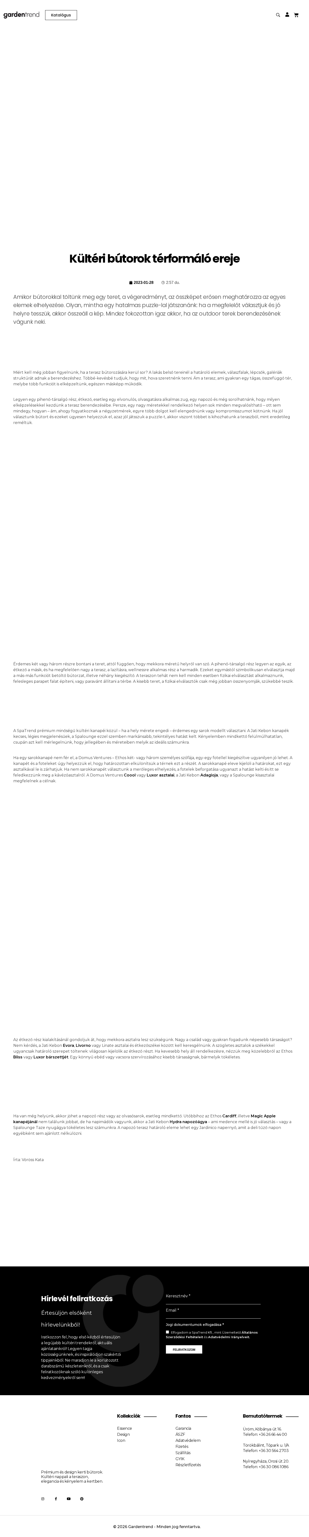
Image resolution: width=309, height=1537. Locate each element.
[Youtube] (68, 1499)
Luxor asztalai (160, 775)
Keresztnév (177, 1296)
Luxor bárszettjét (51, 1057)
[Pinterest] (82, 1499)
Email (171, 1310)
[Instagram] (42, 1499)
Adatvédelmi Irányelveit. (229, 1337)
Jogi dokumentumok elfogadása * (195, 1324)
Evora (68, 1045)
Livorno (83, 1045)
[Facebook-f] (55, 1499)
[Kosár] (296, 15)
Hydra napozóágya (188, 1122)
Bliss (17, 1057)
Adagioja (209, 775)
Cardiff (229, 1116)
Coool (130, 775)
